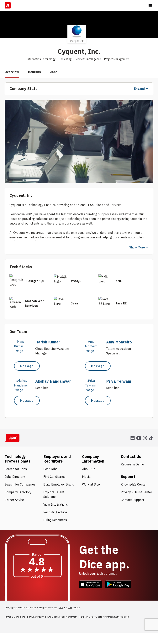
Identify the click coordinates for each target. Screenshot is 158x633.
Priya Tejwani (118, 381)
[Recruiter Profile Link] (23, 351)
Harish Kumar (47, 342)
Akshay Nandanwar (53, 381)
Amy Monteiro (119, 342)
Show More (137, 247)
